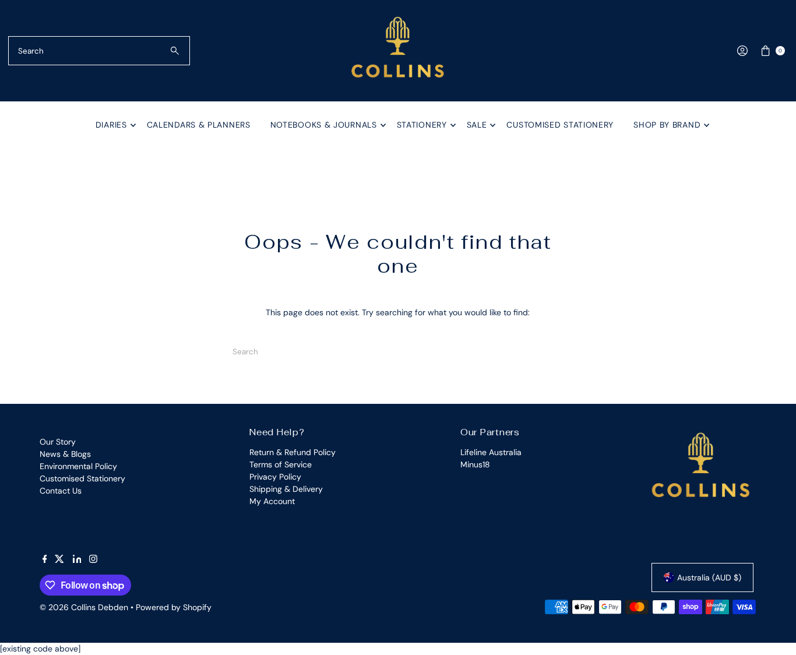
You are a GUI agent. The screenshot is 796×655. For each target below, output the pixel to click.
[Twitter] (59, 560)
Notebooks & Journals (323, 124)
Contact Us (61, 490)
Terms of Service (280, 464)
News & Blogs (65, 454)
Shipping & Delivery (286, 489)
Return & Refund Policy (292, 452)
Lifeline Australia (491, 452)
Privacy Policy (275, 476)
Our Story (58, 441)
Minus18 (475, 464)
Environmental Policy (78, 466)
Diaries (111, 124)
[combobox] (99, 50)
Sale (477, 124)
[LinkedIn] (77, 560)
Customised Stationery (560, 124)
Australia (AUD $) (709, 577)
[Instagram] (93, 560)
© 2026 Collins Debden (84, 607)
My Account (272, 501)
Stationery (422, 124)
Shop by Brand (666, 124)
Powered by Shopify (174, 607)
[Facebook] (45, 560)
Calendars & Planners (199, 124)
